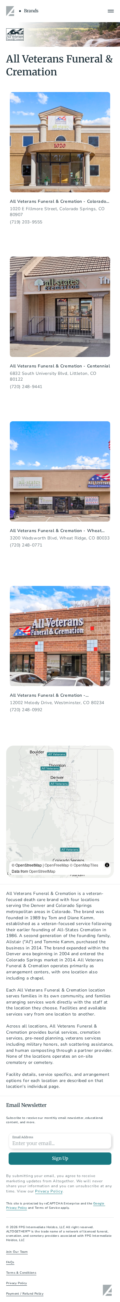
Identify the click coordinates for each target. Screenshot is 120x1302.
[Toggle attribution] (107, 865)
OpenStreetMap (42, 871)
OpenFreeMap (57, 864)
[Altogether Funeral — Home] (11, 11)
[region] (60, 812)
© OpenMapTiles (84, 864)
